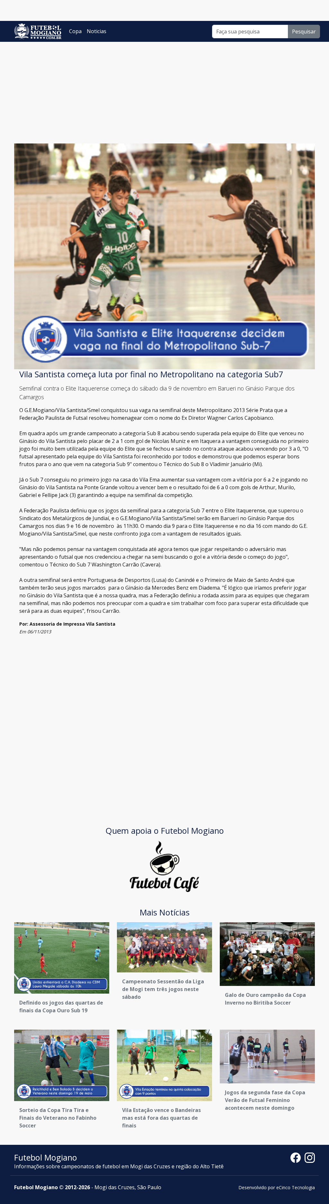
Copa (75, 31)
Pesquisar (304, 31)
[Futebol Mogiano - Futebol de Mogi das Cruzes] (37, 31)
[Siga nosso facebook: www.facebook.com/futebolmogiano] (297, 1157)
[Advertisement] (164, 90)
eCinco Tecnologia (295, 1187)
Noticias (96, 31)
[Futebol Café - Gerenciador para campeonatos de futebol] (164, 865)
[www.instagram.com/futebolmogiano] (310, 1157)
